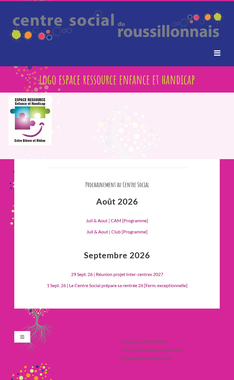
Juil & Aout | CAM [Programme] (117, 220)
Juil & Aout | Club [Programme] (117, 231)
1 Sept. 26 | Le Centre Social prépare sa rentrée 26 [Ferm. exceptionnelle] (117, 285)
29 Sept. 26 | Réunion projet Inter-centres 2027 (117, 274)
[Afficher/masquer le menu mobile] (217, 53)
